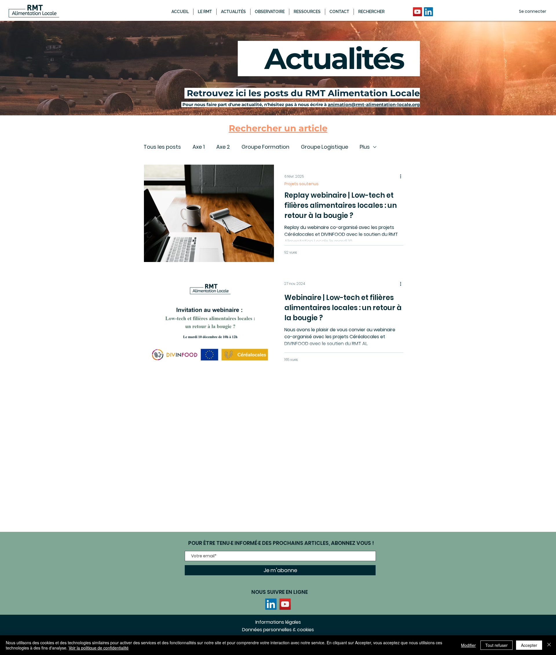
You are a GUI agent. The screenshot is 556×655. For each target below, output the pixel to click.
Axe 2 (223, 147)
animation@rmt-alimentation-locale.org (374, 104)
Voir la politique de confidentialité (99, 648)
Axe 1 (199, 147)
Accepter (529, 645)
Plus (365, 147)
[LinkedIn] (428, 11)
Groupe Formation (265, 147)
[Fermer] (549, 645)
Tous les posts (162, 147)
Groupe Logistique (324, 147)
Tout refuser (496, 645)
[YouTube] (417, 11)
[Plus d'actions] (402, 176)
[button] (233, 12)
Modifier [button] (468, 645)
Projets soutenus (301, 183)
